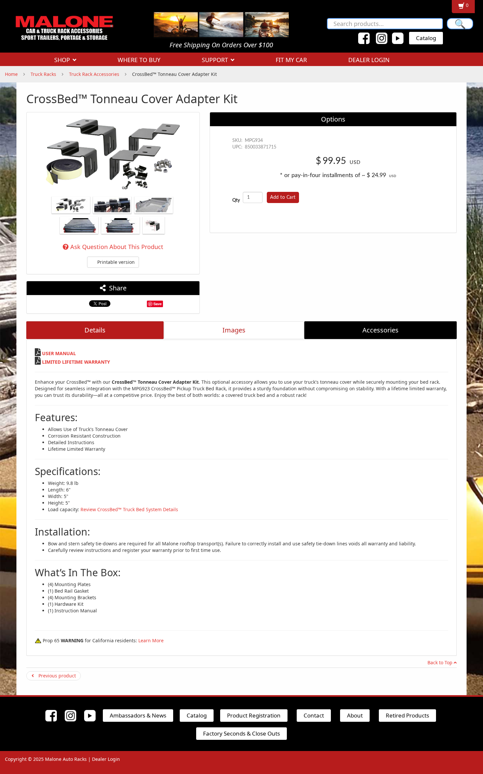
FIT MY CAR (291, 60)
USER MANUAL (59, 353)
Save (157, 303)
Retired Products (407, 715)
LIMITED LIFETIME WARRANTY (76, 362)
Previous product (56, 675)
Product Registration (254, 715)
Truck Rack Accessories (94, 74)
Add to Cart (283, 197)
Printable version (115, 262)
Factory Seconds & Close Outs (241, 733)
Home (11, 74)
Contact (314, 715)
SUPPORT (215, 60)
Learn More (151, 640)
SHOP (62, 60)
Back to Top (440, 662)
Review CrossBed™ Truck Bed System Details (129, 509)
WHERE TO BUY (139, 60)
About (355, 715)
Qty (236, 200)
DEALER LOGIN (369, 60)
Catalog (426, 38)
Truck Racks (43, 74)
